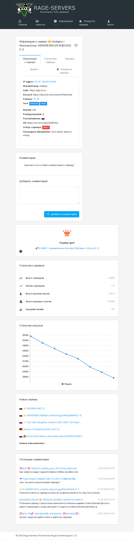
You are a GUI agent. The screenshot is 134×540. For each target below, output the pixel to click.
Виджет (34, 69)
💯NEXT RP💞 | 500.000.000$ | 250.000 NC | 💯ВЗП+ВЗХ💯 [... (50, 513)
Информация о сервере (30, 60)
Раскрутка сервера (87, 23)
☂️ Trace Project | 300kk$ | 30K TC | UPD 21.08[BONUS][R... (48, 479)
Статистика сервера (50, 60)
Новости (40, 24)
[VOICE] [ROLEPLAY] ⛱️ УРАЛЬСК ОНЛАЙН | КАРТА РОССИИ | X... (51, 499)
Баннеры (70, 58)
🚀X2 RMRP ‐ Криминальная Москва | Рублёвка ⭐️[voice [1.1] (67, 248)
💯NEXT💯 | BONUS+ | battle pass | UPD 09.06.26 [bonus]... (48, 468)
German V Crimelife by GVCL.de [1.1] (41, 429)
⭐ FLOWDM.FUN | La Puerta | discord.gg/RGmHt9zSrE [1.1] (49, 489)
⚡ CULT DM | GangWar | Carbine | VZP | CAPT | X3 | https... (52, 422)
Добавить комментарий (63, 214)
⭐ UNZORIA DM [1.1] (34, 408)
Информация (65, 21)
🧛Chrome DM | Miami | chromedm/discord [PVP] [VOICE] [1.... (53, 436)
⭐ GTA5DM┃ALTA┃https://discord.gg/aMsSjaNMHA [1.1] (52, 415)
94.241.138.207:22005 (45, 81)
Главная (22, 24)
